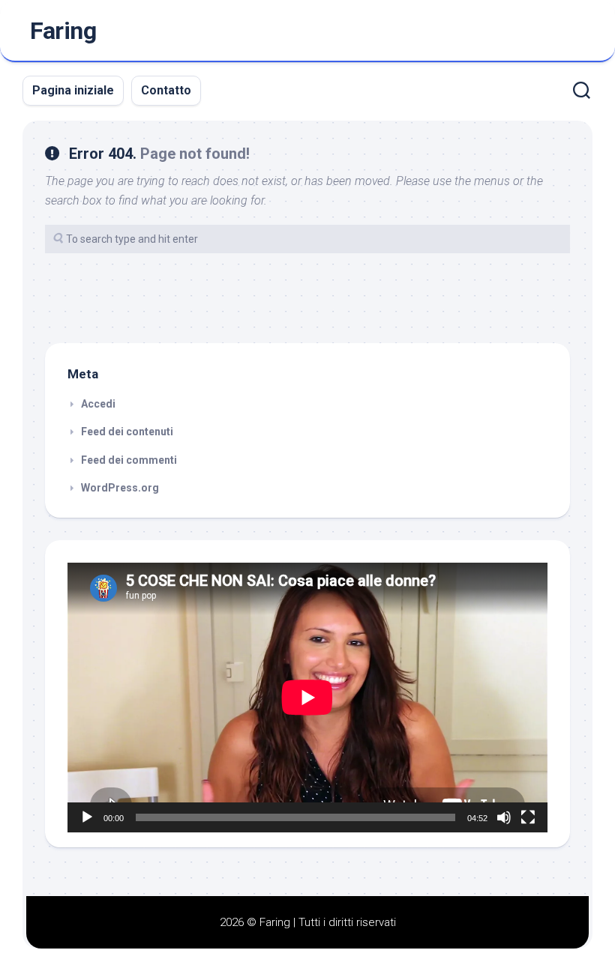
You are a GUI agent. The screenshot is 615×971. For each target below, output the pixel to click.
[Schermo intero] (528, 817)
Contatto (166, 90)
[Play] (87, 817)
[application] (308, 697)
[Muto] (504, 817)
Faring (63, 30)
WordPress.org (120, 488)
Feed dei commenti (129, 460)
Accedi (98, 404)
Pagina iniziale (73, 90)
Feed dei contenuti (127, 432)
